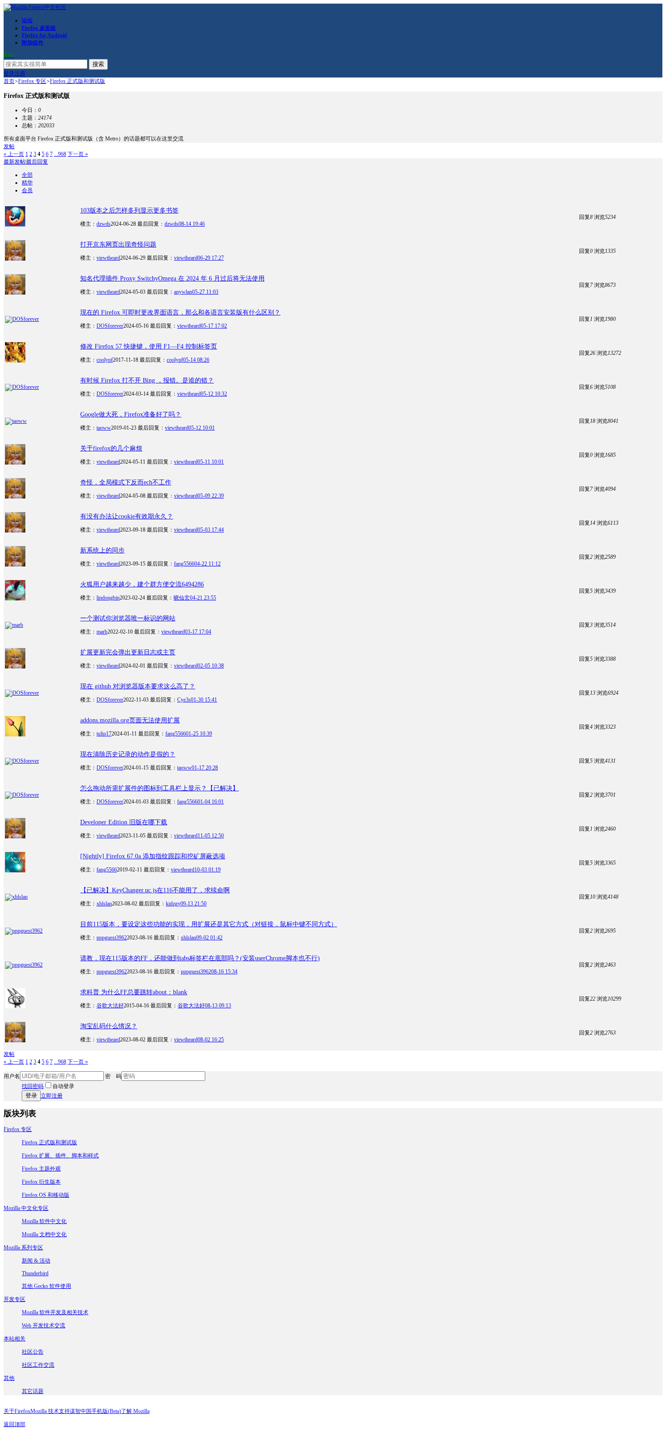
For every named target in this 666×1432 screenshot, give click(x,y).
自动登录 (63, 1086)
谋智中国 (81, 1411)
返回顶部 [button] (14, 1424)
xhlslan (104, 903)
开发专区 (14, 1299)
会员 (27, 190)
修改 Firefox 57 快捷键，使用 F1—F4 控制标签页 (148, 346)
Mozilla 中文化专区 (26, 1208)
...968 (60, 154)
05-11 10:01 (211, 462)
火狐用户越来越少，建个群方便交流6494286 (142, 584)
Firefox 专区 (32, 81)
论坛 (27, 20)
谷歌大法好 (110, 1005)
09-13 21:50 (193, 903)
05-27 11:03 (205, 292)
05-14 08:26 (196, 360)
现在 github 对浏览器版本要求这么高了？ (137, 686)
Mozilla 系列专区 (23, 1247)
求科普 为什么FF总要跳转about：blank (133, 992)
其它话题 (32, 1391)
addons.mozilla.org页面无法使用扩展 (130, 720)
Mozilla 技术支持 (50, 1411)
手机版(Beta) (106, 1411)
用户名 (12, 1076)
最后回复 (37, 162)
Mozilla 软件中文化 (44, 1221)
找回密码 (32, 1086)
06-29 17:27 (211, 258)
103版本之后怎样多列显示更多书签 (129, 210)
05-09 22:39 (211, 496)
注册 (19, 73)
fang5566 (184, 564)
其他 (9, 1378)
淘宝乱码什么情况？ (108, 1026)
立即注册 (52, 1096)
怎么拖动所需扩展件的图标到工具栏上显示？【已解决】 (159, 788)
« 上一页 (14, 154)
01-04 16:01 (211, 801)
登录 (9, 73)
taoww (104, 428)
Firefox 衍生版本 (41, 1182)
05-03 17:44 (211, 530)
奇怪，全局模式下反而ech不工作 (125, 482)
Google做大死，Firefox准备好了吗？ (130, 414)
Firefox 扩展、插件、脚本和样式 (60, 1155)
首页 (9, 81)
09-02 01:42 (209, 937)
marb (102, 632)
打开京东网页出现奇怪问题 (118, 244)
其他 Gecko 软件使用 (46, 1286)
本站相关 (14, 1338)
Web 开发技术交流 (43, 1325)
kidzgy (173, 903)
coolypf (105, 360)
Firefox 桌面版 (39, 28)
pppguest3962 (112, 937)
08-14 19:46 (192, 224)
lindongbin (108, 598)
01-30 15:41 (204, 700)
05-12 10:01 (201, 428)
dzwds (104, 224)
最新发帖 (14, 162)
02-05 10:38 (211, 666)
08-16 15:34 (224, 971)
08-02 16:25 (211, 1039)
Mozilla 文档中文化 (44, 1234)
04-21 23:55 (203, 598)
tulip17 (104, 734)
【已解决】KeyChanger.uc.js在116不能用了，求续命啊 (155, 890)
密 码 (113, 1076)
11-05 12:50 (211, 835)
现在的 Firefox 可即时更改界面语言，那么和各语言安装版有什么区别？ (180, 312)
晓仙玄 (182, 598)
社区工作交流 (38, 1365)
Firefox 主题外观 (41, 1169)
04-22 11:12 (207, 564)
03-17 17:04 (198, 632)
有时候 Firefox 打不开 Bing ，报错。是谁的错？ (147, 380)
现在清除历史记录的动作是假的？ (127, 754)
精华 (27, 182)
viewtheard (108, 258)
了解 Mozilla (135, 1411)
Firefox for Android (44, 35)
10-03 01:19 (207, 869)
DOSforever (110, 326)
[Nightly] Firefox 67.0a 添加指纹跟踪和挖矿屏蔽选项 (152, 856)
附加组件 (32, 42)
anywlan (183, 292)
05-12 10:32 (214, 394)
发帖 (9, 146)
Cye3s (184, 700)
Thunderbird (35, 1273)
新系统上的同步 (102, 550)
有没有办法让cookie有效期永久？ (126, 516)
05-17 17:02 (214, 326)
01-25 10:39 (199, 734)
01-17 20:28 (205, 767)
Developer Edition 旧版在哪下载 (123, 822)
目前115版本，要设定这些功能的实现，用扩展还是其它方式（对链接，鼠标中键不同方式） (208, 924)
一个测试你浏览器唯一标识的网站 (127, 618)
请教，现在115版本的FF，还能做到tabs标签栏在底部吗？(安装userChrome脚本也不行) (200, 958)
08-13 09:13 (218, 1005)
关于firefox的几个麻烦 (111, 448)
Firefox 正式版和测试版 (77, 81)
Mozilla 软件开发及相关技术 (55, 1312)
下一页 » (78, 154)
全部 (27, 175)
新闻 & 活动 (36, 1261)
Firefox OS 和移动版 (45, 1195)
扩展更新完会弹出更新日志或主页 (127, 652)
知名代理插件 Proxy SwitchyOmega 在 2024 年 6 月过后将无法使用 (172, 278)
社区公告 (32, 1352)
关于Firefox (17, 1411)
